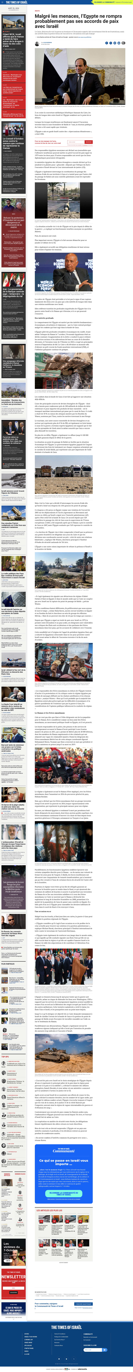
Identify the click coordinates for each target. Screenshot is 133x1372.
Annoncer (56, 1342)
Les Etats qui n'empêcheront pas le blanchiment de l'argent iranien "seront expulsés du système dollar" (13, 90)
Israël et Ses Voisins (41, 1294)
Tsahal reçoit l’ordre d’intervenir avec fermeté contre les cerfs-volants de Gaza (12, 183)
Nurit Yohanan (8, 1039)
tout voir (8, 1234)
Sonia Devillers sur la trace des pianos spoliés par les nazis (11, 948)
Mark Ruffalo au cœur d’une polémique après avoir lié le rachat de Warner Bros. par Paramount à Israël (83, 1254)
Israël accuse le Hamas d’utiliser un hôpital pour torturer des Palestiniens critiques (13, 190)
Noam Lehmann (6, 712)
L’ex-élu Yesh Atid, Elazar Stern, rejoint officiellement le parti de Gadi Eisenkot (14, 256)
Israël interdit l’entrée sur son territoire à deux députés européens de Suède (13, 611)
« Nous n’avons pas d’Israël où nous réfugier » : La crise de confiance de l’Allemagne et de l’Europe (13, 1163)
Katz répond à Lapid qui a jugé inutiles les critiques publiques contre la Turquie (13, 263)
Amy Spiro (5, 580)
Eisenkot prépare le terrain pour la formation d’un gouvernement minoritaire (13, 249)
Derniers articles (7, 1174)
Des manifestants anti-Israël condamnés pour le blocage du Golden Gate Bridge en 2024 (10, 630)
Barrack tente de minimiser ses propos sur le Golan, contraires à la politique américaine (12, 748)
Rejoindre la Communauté (104, 2)
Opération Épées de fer (72, 1295)
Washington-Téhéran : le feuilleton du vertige (15, 1082)
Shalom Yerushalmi (14, 231)
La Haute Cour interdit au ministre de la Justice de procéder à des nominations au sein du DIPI (13, 707)
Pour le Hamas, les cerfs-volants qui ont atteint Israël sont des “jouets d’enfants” (12, 175)
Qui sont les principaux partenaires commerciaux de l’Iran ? (13, 313)
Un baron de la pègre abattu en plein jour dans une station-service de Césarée (12, 807)
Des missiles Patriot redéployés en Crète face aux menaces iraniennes (13, 525)
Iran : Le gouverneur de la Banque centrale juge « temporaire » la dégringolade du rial (13, 293)
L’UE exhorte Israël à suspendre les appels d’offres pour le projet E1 (16, 970)
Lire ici (8, 1261)
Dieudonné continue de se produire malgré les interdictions (17, 1010)
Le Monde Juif (28, 1339)
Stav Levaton (6, 615)
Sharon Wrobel (7, 676)
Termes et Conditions (59, 1334)
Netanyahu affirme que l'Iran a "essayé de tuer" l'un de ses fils (13, 115)
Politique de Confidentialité (61, 1337)
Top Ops (5, 1057)
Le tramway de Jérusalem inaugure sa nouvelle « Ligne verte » (43, 1252)
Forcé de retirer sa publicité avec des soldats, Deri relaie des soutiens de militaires (12, 440)
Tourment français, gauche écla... (20, 1185)
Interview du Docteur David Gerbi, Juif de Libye (16, 1090)
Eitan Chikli (20, 1195)
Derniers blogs (20, 1174)
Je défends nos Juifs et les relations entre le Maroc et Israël (13, 1065)
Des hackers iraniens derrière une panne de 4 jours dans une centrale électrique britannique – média (13, 328)
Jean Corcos (20, 1182)
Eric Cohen (11, 1143)
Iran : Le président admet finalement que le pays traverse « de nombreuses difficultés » (13, 336)
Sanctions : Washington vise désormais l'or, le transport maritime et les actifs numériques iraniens (12, 77)
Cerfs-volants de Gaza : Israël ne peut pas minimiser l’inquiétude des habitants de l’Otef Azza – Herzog (13, 168)
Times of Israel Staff (10, 49)
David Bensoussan (13, 1095)
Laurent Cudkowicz (13, 1087)
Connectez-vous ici (87, 1307)
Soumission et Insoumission (12, 1074)
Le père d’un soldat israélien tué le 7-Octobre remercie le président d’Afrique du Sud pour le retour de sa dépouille (57, 1230)
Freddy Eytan (12, 1113)
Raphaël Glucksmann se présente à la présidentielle (17, 988)
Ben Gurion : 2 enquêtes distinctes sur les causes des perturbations (16, 979)
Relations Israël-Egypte (70, 1294)
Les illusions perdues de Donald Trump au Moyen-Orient (13, 1116)
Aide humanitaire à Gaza (47, 1295)
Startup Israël (29, 1348)
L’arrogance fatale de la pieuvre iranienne (15, 1146)
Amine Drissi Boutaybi (14, 1061)
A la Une (26, 1354)
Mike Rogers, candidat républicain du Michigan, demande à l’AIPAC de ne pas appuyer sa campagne (17, 1020)
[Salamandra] (82, 1369)
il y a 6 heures (4, 1187)
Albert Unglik (12, 1071)
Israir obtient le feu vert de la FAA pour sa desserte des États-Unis (13, 672)
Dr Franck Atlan (13, 1151)
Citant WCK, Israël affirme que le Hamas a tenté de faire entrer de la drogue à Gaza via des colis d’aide (13, 40)
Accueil (26, 1334)
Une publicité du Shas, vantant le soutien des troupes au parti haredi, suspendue (13, 465)
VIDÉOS (26, 1351)
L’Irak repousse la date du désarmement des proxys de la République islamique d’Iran (10, 542)
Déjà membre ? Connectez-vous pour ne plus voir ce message (64, 1199)
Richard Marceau (13, 1122)
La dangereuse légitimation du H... (20, 1225)
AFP (5, 299)
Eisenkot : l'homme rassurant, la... (20, 1198)
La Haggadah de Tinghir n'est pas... (20, 1212)
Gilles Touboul (12, 1079)
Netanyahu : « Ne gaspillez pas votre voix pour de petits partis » (14, 242)
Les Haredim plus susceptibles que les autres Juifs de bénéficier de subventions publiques (17, 1046)
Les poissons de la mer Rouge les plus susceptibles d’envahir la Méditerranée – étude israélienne (13, 887)
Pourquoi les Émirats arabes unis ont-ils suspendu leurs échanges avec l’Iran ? (11, 549)
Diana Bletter (14, 894)
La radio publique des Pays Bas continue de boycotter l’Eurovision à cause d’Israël (13, 576)
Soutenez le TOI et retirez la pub (123, 2)
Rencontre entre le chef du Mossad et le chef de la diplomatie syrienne (11, 766)
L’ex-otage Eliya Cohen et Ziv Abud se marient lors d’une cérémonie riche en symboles (57, 1252)
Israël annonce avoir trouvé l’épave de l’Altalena (43, 1227)
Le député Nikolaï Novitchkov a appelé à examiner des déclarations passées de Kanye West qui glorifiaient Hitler (12, 941)
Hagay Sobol (12, 1103)
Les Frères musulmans (83, 1294)
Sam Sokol (7, 445)
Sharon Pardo (12, 1159)
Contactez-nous (58, 1345)
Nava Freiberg (8, 151)
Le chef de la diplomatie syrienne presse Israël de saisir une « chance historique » (12, 773)
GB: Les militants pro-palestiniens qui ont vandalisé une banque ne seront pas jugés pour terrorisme (11, 637)
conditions (85, 145)
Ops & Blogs (28, 1345)
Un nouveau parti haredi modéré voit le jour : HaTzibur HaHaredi (12, 458)
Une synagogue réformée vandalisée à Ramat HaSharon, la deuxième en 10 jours (13, 364)
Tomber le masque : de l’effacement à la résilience (11, 1107)
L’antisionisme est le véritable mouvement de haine (12, 1126)
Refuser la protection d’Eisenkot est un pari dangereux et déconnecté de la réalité (13, 222)
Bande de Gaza (60, 1295)
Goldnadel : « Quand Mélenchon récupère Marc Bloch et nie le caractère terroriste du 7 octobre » (13, 1137)
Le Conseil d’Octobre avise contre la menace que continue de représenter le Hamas (13, 143)
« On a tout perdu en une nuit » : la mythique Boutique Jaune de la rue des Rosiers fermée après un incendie (83, 1230)
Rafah (37, 1295)
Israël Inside (28, 1342)
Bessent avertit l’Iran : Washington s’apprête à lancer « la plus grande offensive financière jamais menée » (13, 320)
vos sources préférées (84, 37)
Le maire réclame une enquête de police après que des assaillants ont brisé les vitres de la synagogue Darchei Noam (12, 374)
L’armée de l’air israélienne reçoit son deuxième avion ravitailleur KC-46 (70, 1228)
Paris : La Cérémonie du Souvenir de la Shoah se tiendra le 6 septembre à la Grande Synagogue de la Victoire (11, 955)
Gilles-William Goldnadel (15, 1132)
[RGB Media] (68, 1369)
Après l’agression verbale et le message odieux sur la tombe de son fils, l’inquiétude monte (14, 235)
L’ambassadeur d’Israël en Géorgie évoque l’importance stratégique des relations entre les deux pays (13, 845)
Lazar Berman (47, 42)
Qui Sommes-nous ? (59, 1339)
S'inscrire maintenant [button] (83, 1304)
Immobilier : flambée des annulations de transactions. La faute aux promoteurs (13, 402)
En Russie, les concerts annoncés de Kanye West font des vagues (11, 933)
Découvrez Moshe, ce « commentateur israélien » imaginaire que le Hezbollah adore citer (11, 1036)
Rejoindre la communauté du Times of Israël (64, 1193)
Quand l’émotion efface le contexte (16, 1098)
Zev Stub (5, 406)
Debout (9, 1154)
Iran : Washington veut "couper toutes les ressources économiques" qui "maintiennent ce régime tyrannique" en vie (13, 103)
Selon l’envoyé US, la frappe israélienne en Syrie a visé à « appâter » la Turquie (70, 1253)
